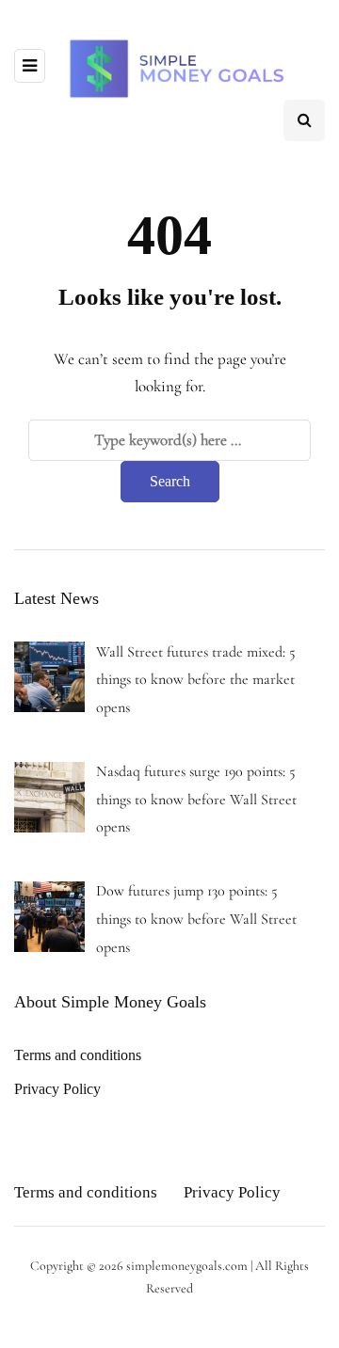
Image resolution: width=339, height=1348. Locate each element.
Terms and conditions (77, 1055)
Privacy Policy (57, 1089)
